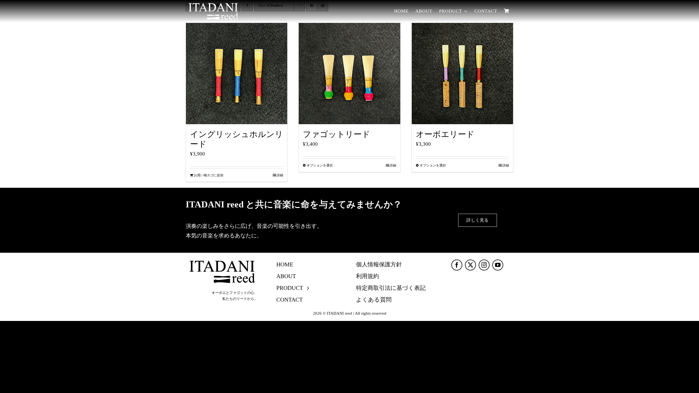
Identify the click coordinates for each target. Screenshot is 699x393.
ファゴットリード (336, 134)
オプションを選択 (320, 165)
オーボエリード (445, 134)
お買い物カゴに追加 (208, 175)
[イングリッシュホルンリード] (236, 73)
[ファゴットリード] (349, 73)
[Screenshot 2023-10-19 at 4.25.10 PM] (222, 259)
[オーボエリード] (462, 73)
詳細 (280, 175)
